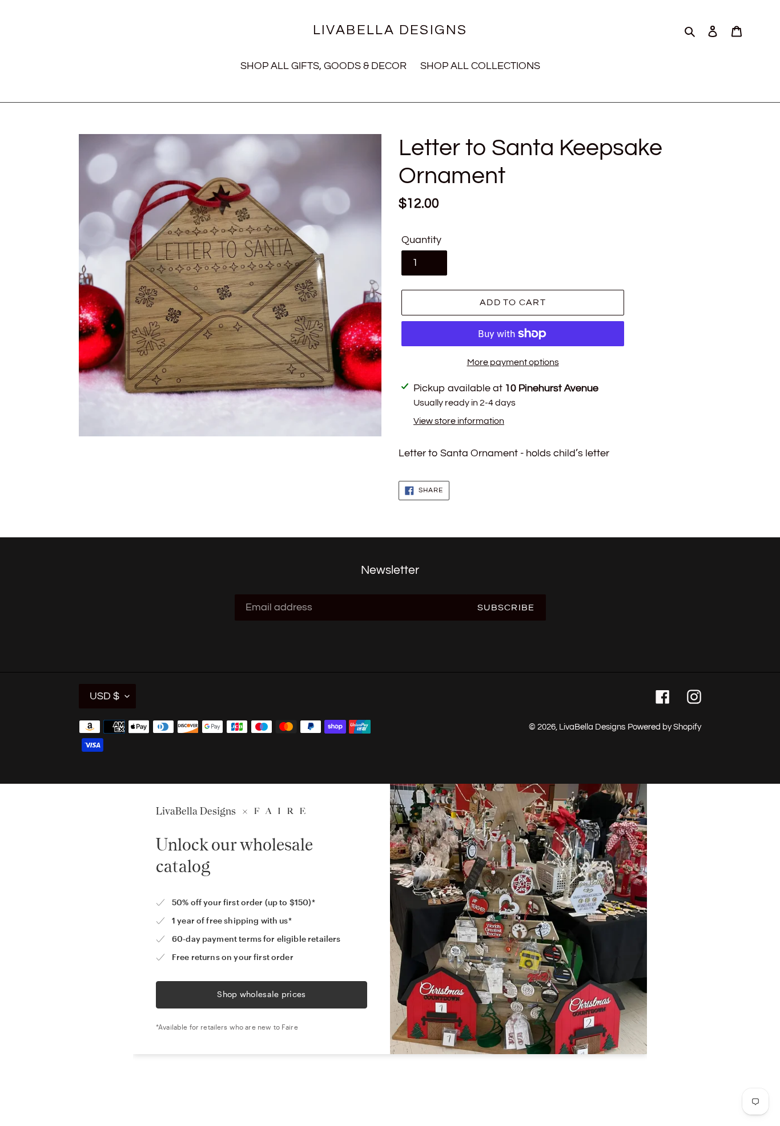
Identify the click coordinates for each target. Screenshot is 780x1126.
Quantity (421, 239)
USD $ (104, 696)
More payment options (513, 362)
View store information (458, 421)
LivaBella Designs (390, 30)
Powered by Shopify (664, 727)
